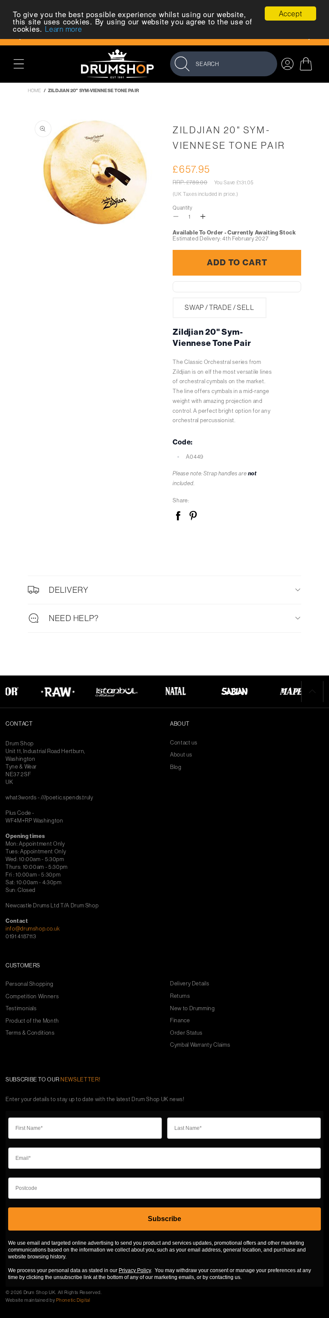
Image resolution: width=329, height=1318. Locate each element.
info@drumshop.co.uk (33, 928)
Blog (176, 767)
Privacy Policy (135, 1270)
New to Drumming (192, 1008)
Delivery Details (189, 983)
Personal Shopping (30, 984)
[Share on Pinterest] (193, 516)
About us (181, 754)
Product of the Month (32, 1021)
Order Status (186, 1033)
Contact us (183, 742)
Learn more (63, 28)
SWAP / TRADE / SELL (219, 307)
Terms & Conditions (30, 1033)
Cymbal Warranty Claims (200, 1045)
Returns (180, 996)
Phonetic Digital (73, 1300)
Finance (180, 1020)
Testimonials (21, 1008)
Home (34, 90)
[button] (23, 63)
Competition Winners (32, 996)
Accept (290, 13)
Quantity (182, 207)
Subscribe (164, 1218)
